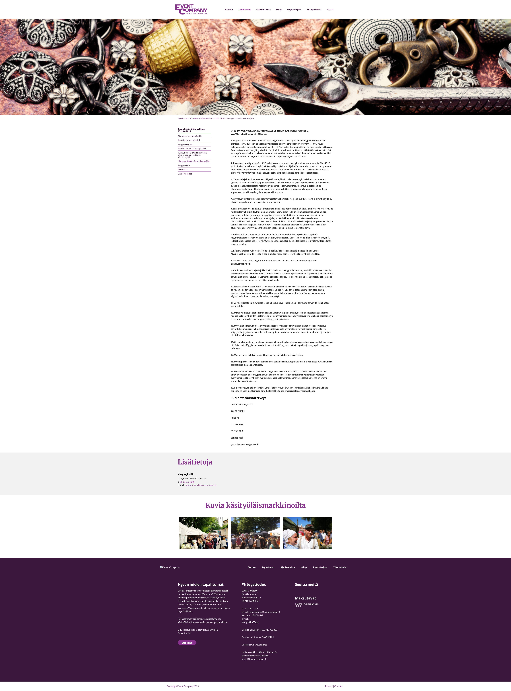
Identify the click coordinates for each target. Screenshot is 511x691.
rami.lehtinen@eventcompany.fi (200, 485)
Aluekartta (182, 169)
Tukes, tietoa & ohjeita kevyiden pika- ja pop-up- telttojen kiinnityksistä (192, 154)
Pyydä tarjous (294, 9)
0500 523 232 (187, 481)
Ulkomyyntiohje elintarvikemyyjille (193, 161)
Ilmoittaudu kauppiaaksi (189, 140)
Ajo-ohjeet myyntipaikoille (190, 136)
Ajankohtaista (263, 9)
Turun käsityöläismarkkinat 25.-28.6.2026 (207, 118)
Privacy (329, 686)
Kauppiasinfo (184, 165)
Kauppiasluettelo (185, 144)
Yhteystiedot (314, 9)
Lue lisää (187, 642)
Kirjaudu (330, 9)
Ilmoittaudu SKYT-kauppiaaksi (192, 148)
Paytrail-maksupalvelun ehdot (307, 605)
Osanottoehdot (185, 173)
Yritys (279, 9)
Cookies (338, 686)
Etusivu (229, 9)
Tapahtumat (244, 9)
